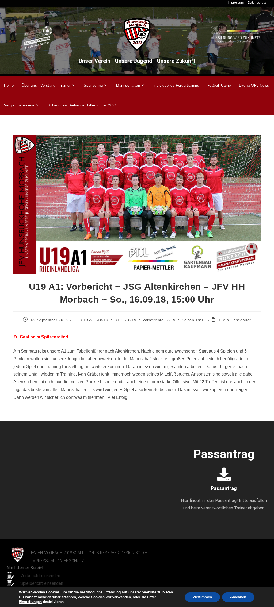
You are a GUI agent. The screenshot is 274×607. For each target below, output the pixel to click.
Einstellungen (30, 602)
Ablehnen (238, 597)
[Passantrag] (224, 474)
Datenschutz (257, 3)
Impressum (236, 3)
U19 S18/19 (125, 320)
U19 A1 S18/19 (94, 320)
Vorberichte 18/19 (159, 320)
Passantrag (224, 488)
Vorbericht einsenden (40, 575)
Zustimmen (202, 597)
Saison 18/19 (194, 320)
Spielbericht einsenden (41, 583)
